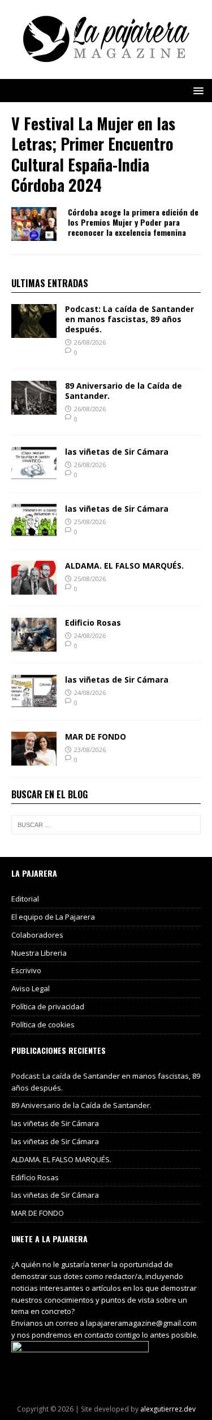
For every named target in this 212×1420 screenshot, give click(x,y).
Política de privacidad (47, 1006)
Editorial (25, 899)
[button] (196, 90)
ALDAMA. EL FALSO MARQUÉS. (124, 565)
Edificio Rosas (93, 622)
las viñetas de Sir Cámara (116, 451)
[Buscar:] (106, 824)
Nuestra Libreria (39, 953)
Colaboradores (37, 935)
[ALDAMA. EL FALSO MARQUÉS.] (34, 588)
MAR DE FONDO (95, 736)
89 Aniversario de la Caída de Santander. (123, 390)
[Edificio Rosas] (34, 645)
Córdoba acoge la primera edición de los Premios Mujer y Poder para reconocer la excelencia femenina (133, 222)
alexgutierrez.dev (168, 1409)
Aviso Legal (30, 988)
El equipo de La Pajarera (53, 917)
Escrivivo (26, 970)
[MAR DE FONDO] (34, 759)
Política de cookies (43, 1024)
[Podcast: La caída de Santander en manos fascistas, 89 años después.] (34, 331)
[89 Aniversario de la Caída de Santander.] (34, 407)
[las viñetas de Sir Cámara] (34, 474)
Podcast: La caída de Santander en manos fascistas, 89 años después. (129, 319)
